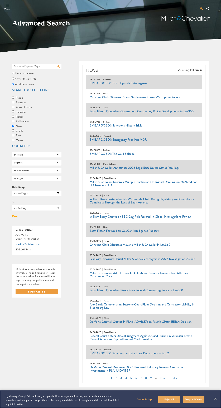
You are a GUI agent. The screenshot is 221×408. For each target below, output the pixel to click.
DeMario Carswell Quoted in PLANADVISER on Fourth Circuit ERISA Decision (141, 321)
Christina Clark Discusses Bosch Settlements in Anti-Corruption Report (135, 97)
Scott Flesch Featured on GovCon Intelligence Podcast (124, 231)
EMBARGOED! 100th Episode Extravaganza (118, 83)
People (19, 98)
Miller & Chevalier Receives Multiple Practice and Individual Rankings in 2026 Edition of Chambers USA (144, 183)
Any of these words (25, 79)
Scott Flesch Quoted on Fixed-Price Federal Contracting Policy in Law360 (136, 290)
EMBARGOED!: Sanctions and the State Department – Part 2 (129, 353)
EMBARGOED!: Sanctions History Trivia (116, 125)
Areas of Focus (24, 107)
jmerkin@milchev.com (28, 244)
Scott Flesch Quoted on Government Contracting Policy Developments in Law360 (142, 111)
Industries (21, 112)
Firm (18, 135)
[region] (110, 399)
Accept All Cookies (193, 399)
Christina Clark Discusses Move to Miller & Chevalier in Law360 (130, 244)
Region (19, 117)
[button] (7, 7)
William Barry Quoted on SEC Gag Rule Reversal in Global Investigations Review (140, 216)
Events (19, 131)
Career (19, 140)
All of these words (24, 84)
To (13, 201)
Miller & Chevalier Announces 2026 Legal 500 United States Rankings (135, 168)
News (19, 126)
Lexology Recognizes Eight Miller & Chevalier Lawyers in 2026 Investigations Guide (142, 259)
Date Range (18, 187)
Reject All (169, 399)
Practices (21, 102)
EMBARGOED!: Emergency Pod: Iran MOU (118, 139)
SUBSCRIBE (36, 292)
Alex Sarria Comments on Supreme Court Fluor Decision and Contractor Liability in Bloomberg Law (142, 306)
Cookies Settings (144, 399)
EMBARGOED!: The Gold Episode (112, 154)
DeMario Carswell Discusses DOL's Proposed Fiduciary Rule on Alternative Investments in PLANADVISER (136, 369)
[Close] (215, 398)
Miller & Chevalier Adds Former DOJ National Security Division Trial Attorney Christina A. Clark (139, 275)
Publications (22, 121)
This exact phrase (24, 73)
